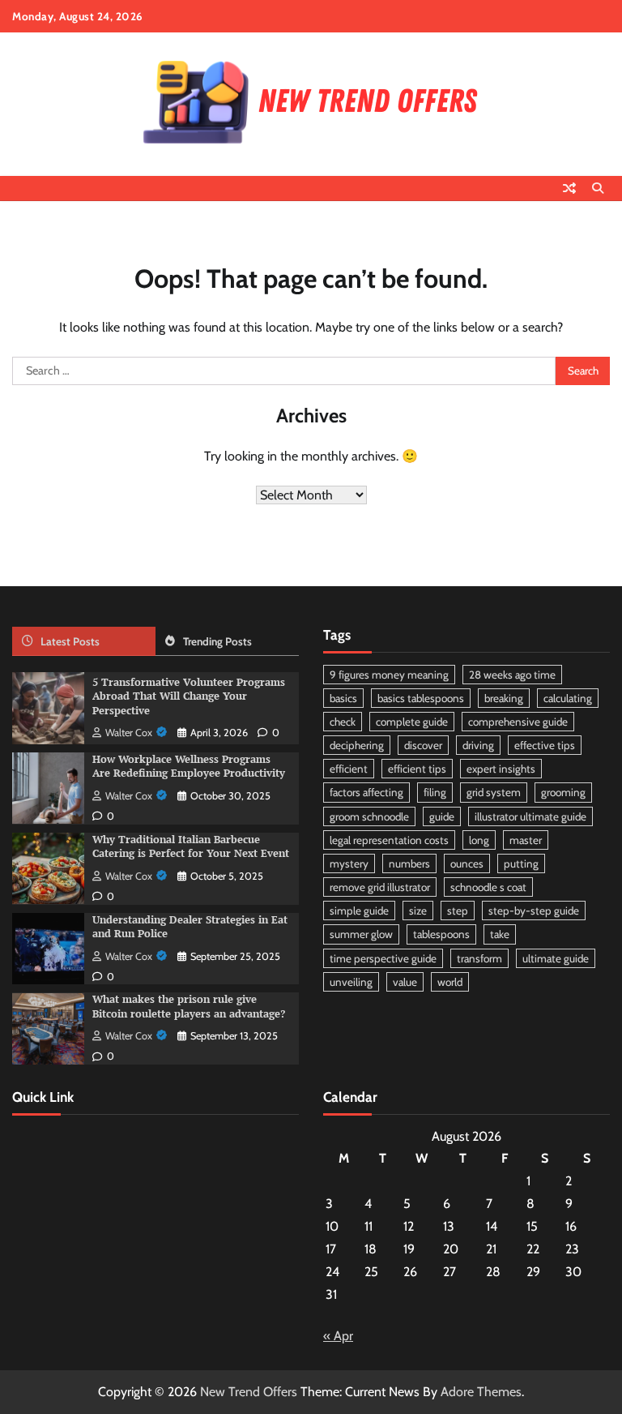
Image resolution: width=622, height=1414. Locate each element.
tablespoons (441, 934)
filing (435, 792)
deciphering (357, 745)
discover (423, 745)
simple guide (359, 910)
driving (478, 745)
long (479, 839)
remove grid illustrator (380, 887)
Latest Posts (70, 641)
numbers (409, 863)
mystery (349, 863)
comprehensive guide (518, 721)
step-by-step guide (533, 910)
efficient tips (417, 768)
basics (343, 698)
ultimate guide (555, 958)
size (418, 910)
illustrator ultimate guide (530, 816)
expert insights (500, 768)
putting (521, 863)
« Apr (338, 1335)
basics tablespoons (420, 698)
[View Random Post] (569, 188)
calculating (567, 698)
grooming (563, 792)
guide (441, 816)
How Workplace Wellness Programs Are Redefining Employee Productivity (188, 766)
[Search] (598, 188)
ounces (467, 863)
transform (479, 958)
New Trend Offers (248, 1391)
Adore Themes (481, 1391)
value (405, 981)
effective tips (544, 745)
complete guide (412, 721)
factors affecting (366, 792)
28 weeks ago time (512, 674)
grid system (493, 792)
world (449, 981)
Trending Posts (217, 641)
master (525, 839)
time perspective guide (383, 958)
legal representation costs (389, 839)
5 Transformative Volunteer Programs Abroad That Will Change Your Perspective (188, 696)
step (457, 910)
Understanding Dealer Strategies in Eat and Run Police (190, 926)
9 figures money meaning (389, 674)
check (343, 721)
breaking (503, 698)
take (499, 934)
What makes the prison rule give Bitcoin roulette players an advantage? (188, 1006)
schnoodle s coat (488, 887)
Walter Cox (128, 732)
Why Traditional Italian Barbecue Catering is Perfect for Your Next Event (190, 846)
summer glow (361, 934)
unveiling (351, 981)
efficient (349, 768)
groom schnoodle (369, 816)
